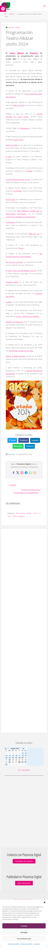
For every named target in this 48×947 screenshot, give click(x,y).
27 (16, 762)
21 (19, 760)
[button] (44, 902)
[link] (3, 9)
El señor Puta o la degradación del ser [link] (21, 270)
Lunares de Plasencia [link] (14, 322)
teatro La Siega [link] (18, 105)
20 (16, 760)
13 (16, 757)
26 (13, 762)
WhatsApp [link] (18, 446)
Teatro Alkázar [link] (16, 53)
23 (25, 760)
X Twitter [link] (12, 440)
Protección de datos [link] (26, 944)
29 (22, 762)
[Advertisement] (24, 630)
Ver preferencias (24, 938)
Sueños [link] (9, 302)
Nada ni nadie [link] (11, 145)
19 (13, 760)
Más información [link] (24, 883)
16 (25, 757)
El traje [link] (9, 156)
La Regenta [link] (10, 222)
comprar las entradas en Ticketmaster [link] (20, 217)
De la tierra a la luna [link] (14, 262)
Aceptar (24, 926)
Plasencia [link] (34, 53)
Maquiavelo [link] (24, 128)
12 (13, 757)
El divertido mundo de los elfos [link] (21, 351)
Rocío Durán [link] (10, 199)
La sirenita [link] (18, 191)
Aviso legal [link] (37, 944)
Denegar (24, 932)
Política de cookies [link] (13, 944)
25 (9, 762)
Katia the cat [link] (34, 234)
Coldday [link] (29, 171)
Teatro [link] (17, 27)
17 (6, 760)
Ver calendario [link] (24, 770)
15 (22, 757)
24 (6, 762)
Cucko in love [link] (18, 140)
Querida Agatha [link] (12, 282)
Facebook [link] (24, 440)
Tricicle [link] (21, 248)
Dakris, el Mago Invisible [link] (15, 356)
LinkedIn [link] (35, 440)
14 (19, 757)
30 (25, 762)
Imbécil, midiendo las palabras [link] (27, 316)
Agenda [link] (11, 14)
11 (9, 757)
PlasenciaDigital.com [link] (22, 899)
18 (9, 760)
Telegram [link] (29, 446)
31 (6, 764)
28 (19, 762)
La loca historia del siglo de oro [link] (18, 179)
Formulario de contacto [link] (24, 861)
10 (6, 757)
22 (22, 760)
